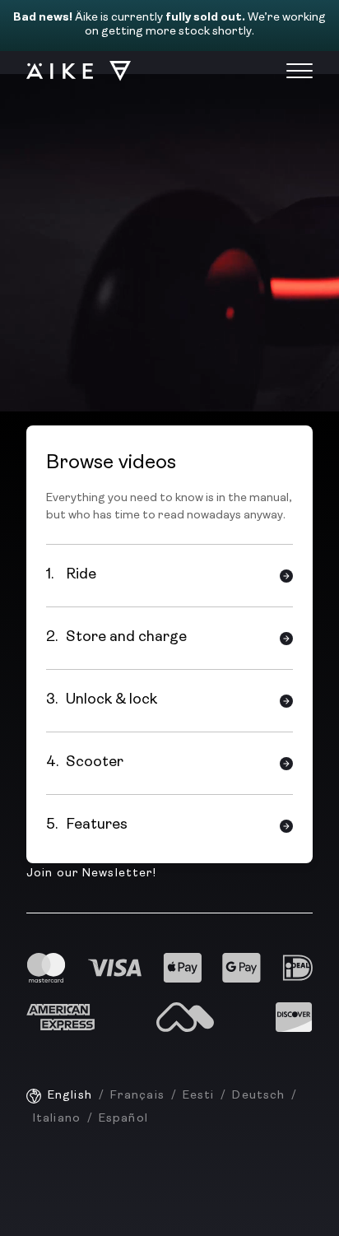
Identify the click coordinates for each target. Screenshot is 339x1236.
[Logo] (70, 71)
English (70, 1096)
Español (123, 1119)
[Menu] (299, 71)
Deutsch (258, 1096)
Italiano (57, 1119)
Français (137, 1096)
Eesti (199, 1096)
